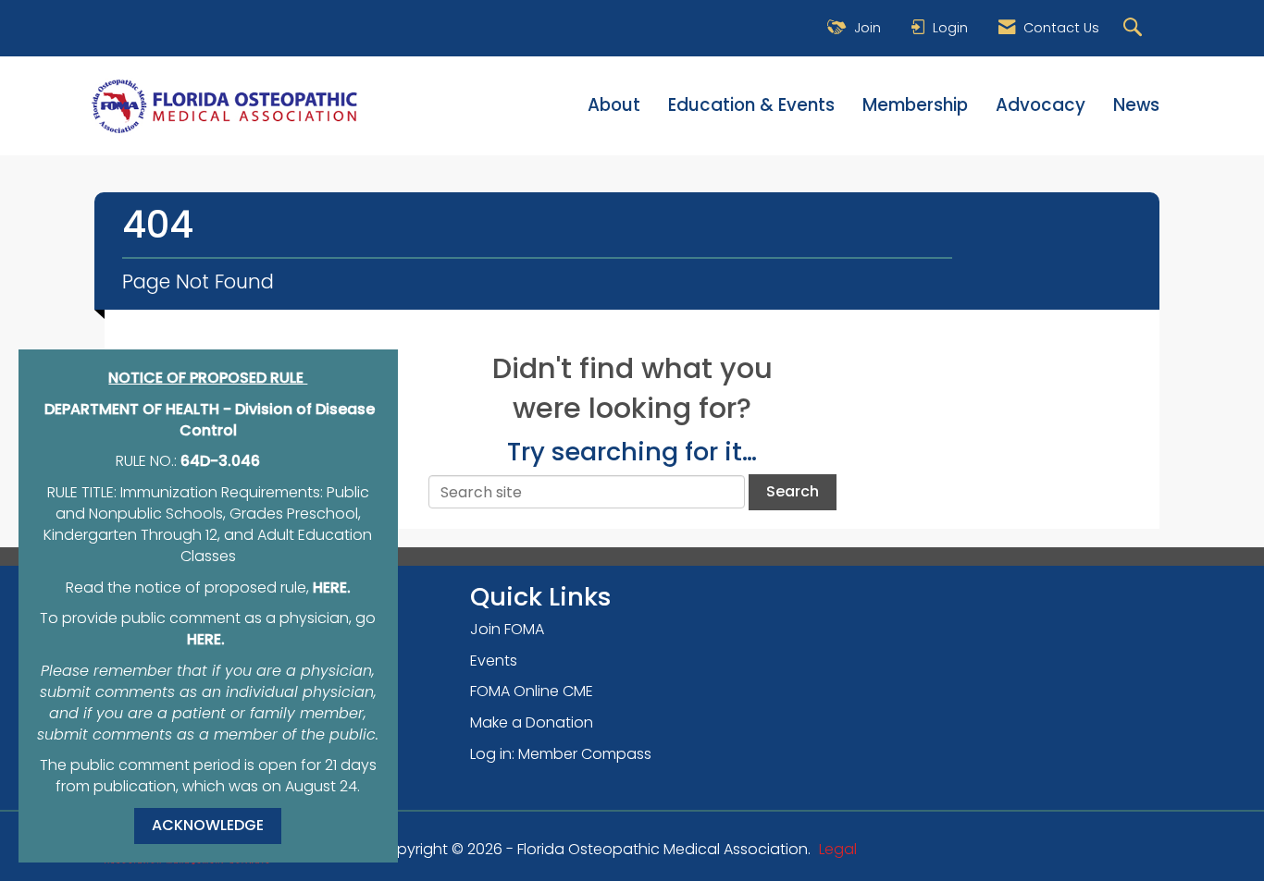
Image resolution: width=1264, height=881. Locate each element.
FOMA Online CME (531, 691)
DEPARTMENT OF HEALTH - (139, 409)
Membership (915, 105)
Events (493, 660)
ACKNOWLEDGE (208, 825)
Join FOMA (507, 629)
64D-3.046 (220, 460)
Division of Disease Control (278, 419)
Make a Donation (531, 722)
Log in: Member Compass (560, 754)
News (1136, 105)
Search (792, 491)
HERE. (332, 587)
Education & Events (751, 105)
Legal (838, 849)
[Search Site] (1134, 28)
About (614, 105)
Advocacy (1040, 105)
